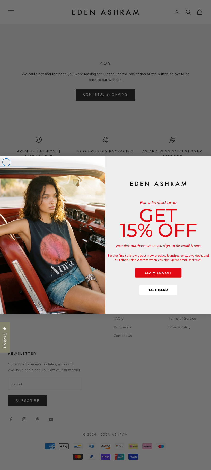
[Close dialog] (6, 162)
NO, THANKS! (158, 290)
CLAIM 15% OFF (158, 273)
